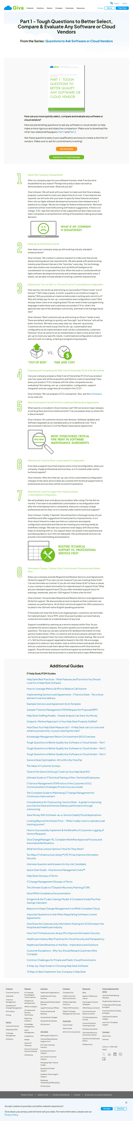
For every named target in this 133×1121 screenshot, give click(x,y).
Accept (106, 1108)
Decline (120, 1108)
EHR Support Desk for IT (49, 1036)
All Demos (9, 1039)
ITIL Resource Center (89, 1029)
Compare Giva (68, 993)
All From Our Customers (71, 1032)
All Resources (87, 1044)
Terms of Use (43, 1095)
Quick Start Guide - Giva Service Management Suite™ (56, 869)
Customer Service (12, 993)
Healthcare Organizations (50, 993)
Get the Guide (66, 149)
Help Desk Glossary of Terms (42, 875)
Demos (49, 8)
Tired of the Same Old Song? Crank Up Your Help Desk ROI (58, 771)
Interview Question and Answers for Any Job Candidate (56, 864)
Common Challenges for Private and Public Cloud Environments (61, 959)
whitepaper (96, 393)
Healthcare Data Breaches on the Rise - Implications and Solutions (62, 944)
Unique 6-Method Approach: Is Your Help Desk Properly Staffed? (62, 721)
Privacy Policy (27, 1095)
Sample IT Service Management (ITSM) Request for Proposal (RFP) (62, 709)
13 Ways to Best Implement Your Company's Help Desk (56, 971)
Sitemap (77, 1095)
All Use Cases (45, 1086)
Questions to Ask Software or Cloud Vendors (79, 41)
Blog (84, 993)
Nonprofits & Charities (49, 1021)
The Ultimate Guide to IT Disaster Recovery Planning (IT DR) (58, 887)
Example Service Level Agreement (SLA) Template (54, 703)
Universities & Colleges (49, 1017)
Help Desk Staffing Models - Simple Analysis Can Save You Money (62, 715)
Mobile (26, 1040)
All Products (10, 1011)
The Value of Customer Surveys (43, 765)
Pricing (100, 8)
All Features (28, 1055)
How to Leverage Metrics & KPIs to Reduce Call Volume (57, 688)
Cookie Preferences (61, 1095)
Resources (81, 8)
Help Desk (9, 996)
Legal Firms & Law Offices (50, 1008)
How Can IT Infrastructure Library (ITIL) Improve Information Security (63, 933)
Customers (69, 8)
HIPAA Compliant (30, 1007)
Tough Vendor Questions (111, 1001)
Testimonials (67, 1028)
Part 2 (61, 131)
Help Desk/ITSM (12, 1030)
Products (30, 8)
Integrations (29, 1036)
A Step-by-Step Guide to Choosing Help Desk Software (57, 965)
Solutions (40, 8)
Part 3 (73, 131)
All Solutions (45, 1024)
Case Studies (67, 1025)
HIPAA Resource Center (91, 1008)
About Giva (106, 1036)
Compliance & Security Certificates (29, 1012)
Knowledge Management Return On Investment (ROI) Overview (61, 736)
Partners (105, 1039)
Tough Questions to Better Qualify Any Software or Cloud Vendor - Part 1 (66, 742)
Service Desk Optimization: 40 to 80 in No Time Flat (54, 759)
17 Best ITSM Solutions (71, 1008)
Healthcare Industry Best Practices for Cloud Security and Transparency (65, 938)
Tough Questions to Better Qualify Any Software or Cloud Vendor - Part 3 (66, 754)
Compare (58, 8)
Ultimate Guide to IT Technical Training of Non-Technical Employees (63, 777)
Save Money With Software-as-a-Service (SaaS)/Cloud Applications (64, 814)
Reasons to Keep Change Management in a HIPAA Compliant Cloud (63, 908)
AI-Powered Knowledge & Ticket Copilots (30, 995)
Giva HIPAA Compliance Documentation (49, 893)
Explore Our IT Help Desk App (66, 157)
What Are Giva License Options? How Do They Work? (55, 848)
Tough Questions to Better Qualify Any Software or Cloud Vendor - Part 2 (66, 748)
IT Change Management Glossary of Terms (49, 881)
